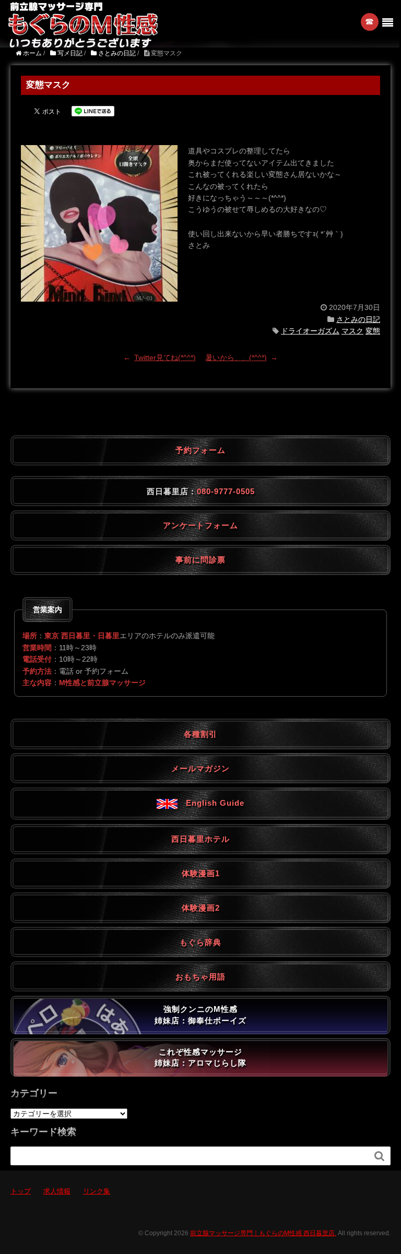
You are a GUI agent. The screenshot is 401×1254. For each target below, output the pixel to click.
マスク (352, 331)
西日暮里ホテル (200, 838)
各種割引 (200, 734)
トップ (20, 1191)
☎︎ (370, 22)
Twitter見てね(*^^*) (165, 357)
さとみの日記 (358, 319)
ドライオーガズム (310, 331)
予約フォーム (200, 450)
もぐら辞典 (200, 942)
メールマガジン (200, 768)
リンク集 (96, 1191)
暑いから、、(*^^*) (236, 357)
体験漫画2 (201, 907)
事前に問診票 (200, 559)
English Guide (211, 802)
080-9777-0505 (226, 491)
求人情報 (56, 1191)
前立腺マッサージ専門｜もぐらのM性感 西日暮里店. (263, 1233)
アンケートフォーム (200, 525)
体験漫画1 (201, 873)
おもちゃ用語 (200, 976)
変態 (372, 331)
